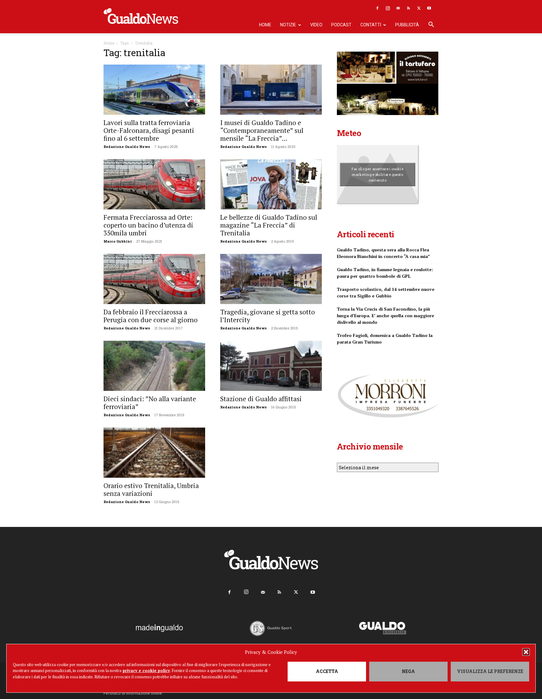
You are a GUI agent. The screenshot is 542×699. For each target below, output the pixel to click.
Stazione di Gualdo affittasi (261, 398)
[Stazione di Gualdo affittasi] (271, 366)
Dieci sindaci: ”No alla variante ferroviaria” (150, 402)
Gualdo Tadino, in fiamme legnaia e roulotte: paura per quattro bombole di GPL (385, 272)
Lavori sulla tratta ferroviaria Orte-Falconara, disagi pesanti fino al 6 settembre (149, 130)
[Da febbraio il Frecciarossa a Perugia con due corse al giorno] (154, 279)
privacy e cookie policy (146, 670)
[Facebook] (377, 8)
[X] (418, 8)
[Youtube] (429, 8)
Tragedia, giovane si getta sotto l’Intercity (267, 315)
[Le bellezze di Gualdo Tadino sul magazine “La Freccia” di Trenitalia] (271, 184)
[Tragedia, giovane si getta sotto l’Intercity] (271, 279)
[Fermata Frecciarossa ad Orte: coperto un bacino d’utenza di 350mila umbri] (154, 184)
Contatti (370, 24)
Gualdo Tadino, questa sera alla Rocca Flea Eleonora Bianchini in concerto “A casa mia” (383, 253)
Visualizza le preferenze (490, 671)
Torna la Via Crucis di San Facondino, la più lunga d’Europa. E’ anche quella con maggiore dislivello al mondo (385, 315)
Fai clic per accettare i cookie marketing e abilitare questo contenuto (377, 174)
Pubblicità (407, 24)
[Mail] (398, 8)
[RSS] (408, 8)
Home (265, 24)
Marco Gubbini (118, 241)
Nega (408, 671)
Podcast (341, 24)
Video (316, 24)
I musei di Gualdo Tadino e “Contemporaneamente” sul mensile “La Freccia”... (261, 130)
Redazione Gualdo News (127, 146)
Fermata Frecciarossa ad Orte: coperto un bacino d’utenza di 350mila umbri (148, 225)
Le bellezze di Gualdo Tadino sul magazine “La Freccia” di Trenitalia (268, 225)
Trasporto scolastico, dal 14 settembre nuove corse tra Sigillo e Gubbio (385, 292)
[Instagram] (387, 8)
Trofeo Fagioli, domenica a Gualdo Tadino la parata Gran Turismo (385, 338)
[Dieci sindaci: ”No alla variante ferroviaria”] (154, 366)
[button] (526, 652)
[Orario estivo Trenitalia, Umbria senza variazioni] (154, 453)
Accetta (327, 671)
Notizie (288, 24)
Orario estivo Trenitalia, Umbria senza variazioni (151, 489)
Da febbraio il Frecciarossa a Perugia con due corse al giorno (151, 315)
